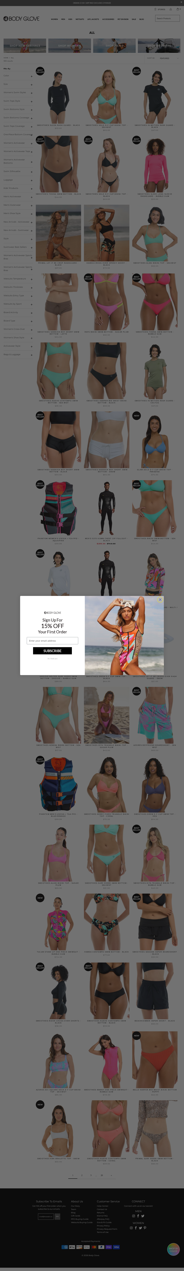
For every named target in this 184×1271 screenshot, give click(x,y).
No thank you (52, 659)
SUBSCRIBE (53, 651)
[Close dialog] (160, 599)
